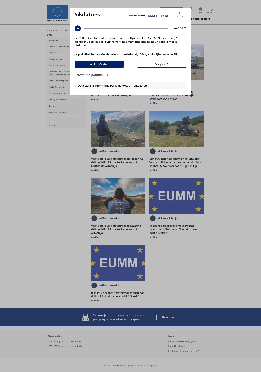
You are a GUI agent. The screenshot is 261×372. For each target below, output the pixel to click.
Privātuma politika (89, 75)
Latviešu (152, 15)
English (164, 15)
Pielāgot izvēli (161, 64)
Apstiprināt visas (99, 64)
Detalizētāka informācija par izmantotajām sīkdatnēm (113, 85)
